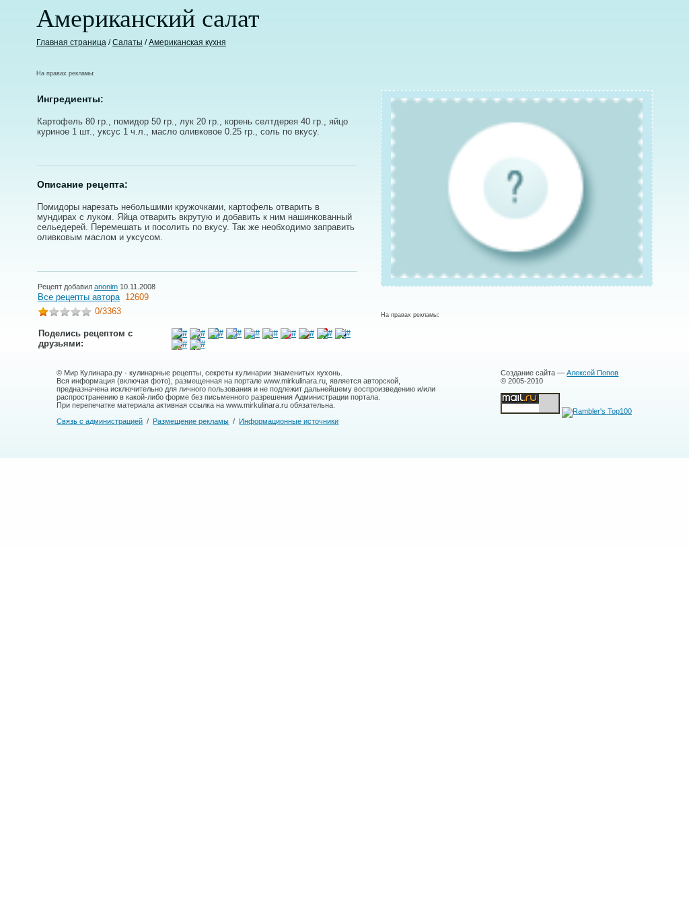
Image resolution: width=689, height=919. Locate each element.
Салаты (127, 42)
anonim (106, 287)
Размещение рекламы (191, 421)
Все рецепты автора (79, 297)
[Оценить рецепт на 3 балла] (64, 313)
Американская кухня (187, 42)
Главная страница (71, 42)
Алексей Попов (592, 373)
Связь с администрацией (100, 421)
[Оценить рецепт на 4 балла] (75, 313)
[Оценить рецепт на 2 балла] (53, 313)
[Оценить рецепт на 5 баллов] (86, 313)
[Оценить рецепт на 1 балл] (43, 313)
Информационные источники (288, 421)
